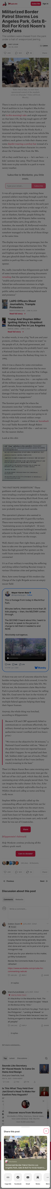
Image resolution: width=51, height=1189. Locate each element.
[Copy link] (8, 1177)
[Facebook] (18, 1177)
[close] (46, 1131)
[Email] (28, 1177)
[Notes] (38, 1177)
